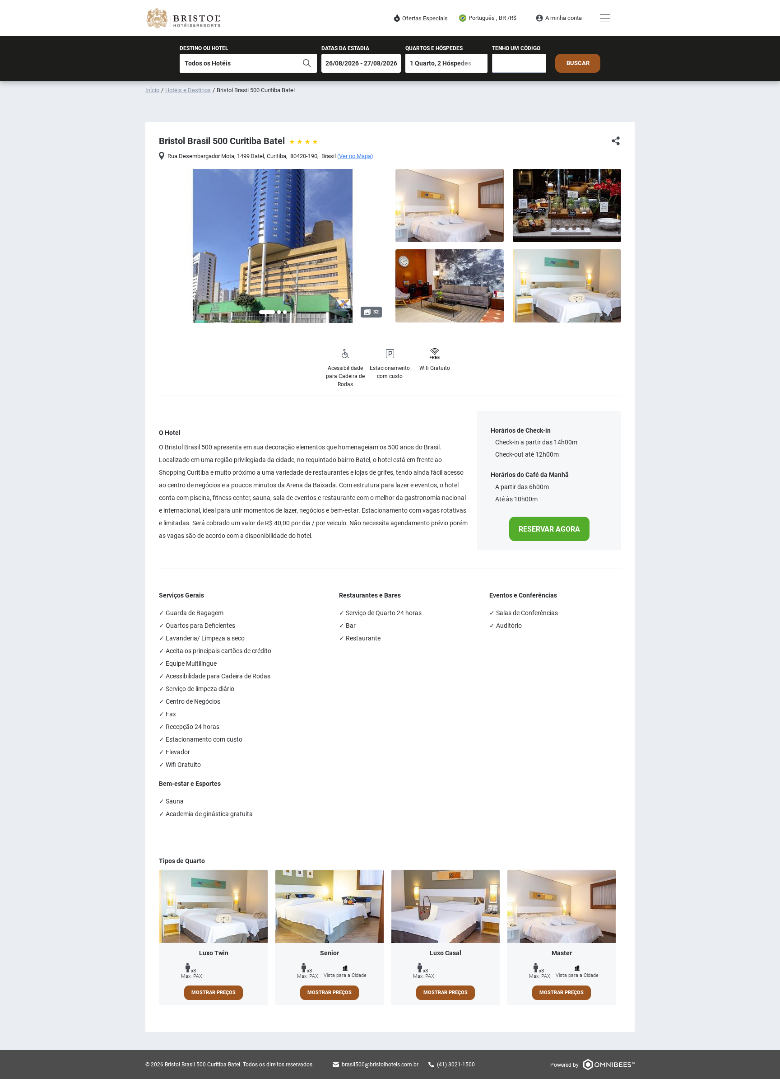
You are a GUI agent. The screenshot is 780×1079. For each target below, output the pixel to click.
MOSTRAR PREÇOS (213, 992)
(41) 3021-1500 (456, 1064)
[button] (267, 312)
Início (152, 90)
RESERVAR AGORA (549, 529)
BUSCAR (578, 63)
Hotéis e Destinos (188, 90)
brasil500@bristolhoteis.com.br (380, 1064)
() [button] (355, 156)
